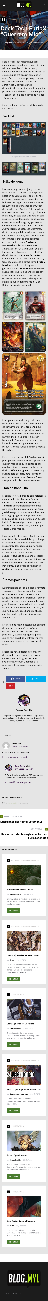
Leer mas (13, 911)
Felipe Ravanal (15, 894)
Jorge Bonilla (9, 43)
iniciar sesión (12, 803)
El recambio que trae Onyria (20, 890)
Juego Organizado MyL (19, 1094)
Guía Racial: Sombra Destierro (21, 1221)
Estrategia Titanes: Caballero (20, 1024)
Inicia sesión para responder (15, 757)
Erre (12, 960)
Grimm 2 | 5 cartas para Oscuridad (23, 955)
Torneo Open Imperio (16, 1155)
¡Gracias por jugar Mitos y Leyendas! (24, 1089)
